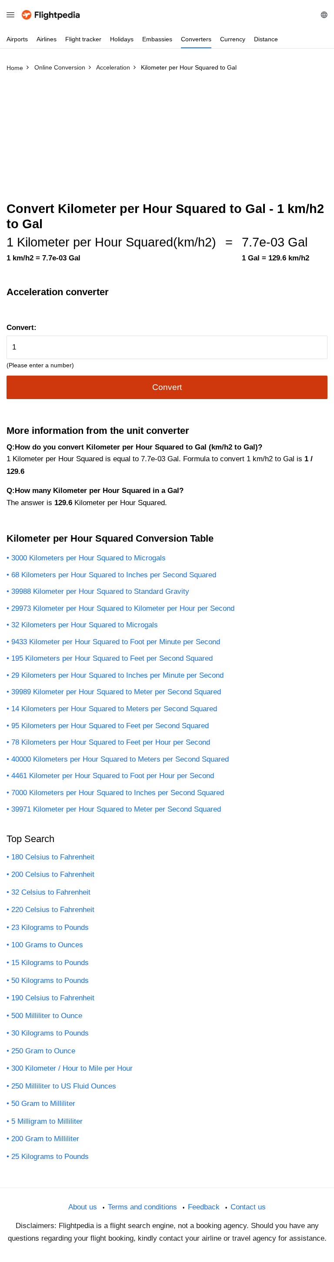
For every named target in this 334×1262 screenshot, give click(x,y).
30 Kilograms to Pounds (50, 1033)
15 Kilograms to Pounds (50, 963)
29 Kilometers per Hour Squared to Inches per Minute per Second (117, 675)
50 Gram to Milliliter (43, 1103)
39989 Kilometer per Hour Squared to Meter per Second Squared (116, 692)
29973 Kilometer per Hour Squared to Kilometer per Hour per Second (122, 608)
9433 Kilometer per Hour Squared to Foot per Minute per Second (115, 642)
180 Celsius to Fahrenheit (52, 857)
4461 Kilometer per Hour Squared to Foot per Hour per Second (112, 776)
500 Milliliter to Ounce (46, 1016)
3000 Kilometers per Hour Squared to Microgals (88, 558)
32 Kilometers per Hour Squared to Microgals (84, 625)
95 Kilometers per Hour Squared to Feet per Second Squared (110, 726)
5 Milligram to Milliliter (47, 1121)
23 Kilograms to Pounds (50, 927)
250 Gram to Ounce (43, 1051)
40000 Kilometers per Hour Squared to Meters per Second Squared (120, 759)
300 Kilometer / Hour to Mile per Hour (72, 1068)
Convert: (22, 327)
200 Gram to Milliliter (45, 1139)
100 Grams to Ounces (47, 945)
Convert (167, 387)
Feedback (204, 1207)
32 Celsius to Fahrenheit (50, 892)
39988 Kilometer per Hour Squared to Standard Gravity (100, 591)
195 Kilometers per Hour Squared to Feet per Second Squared (112, 658)
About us (82, 1207)
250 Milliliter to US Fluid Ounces (63, 1086)
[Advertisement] (167, 140)
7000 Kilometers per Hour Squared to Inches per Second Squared (117, 793)
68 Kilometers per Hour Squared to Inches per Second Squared (113, 575)
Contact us (248, 1207)
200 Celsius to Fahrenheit (52, 874)
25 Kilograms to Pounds (50, 1156)
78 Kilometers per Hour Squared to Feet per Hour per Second (110, 742)
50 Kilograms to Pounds (50, 980)
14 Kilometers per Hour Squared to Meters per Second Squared (114, 709)
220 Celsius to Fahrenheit (52, 910)
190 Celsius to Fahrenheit (52, 998)
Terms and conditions (142, 1207)
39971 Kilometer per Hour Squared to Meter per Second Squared (116, 809)
